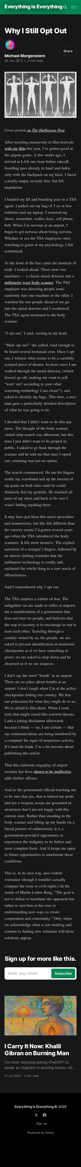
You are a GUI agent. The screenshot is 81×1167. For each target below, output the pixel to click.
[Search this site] (65, 7)
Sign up (41, 1123)
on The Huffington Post (46, 130)
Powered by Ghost (40, 1132)
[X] (36, 1115)
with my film (14, 148)
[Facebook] (44, 1115)
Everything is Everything (33, 6)
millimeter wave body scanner (28, 282)
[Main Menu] (73, 7)
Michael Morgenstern (24, 56)
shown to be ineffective (52, 771)
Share (67, 51)
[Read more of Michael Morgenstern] (10, 44)
